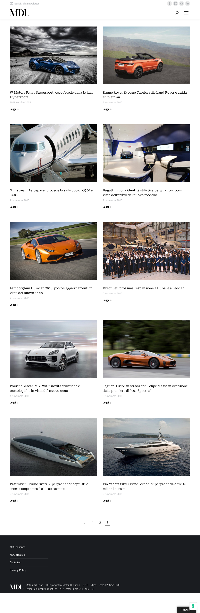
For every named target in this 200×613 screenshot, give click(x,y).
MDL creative (17, 554)
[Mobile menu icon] (186, 13)
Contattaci (15, 562)
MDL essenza (17, 547)
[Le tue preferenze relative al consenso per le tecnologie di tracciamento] (193, 606)
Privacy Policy (18, 570)
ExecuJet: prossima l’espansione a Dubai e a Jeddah (143, 288)
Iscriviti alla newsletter (26, 3)
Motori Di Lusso (71, 585)
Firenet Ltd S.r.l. (53, 588)
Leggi (13, 109)
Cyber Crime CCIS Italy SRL (79, 588)
